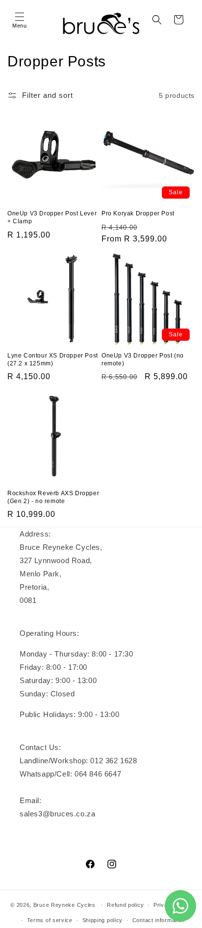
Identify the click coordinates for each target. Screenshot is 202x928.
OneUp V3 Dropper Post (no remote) (142, 359)
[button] (19, 19)
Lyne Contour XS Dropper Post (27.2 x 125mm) (52, 359)
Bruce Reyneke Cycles (64, 905)
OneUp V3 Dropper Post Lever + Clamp (52, 217)
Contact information (158, 920)
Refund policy (125, 905)
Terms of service (50, 920)
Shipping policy (102, 920)
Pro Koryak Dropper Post (138, 213)
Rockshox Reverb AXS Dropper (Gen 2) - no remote (53, 497)
